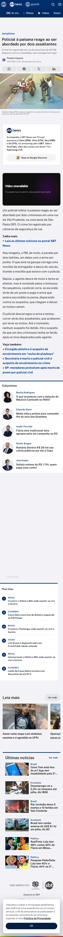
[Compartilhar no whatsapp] (9, 68)
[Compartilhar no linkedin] (54, 68)
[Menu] (60, 4)
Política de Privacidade (37, 918)
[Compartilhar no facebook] (24, 68)
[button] (25, 725)
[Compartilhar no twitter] (39, 68)
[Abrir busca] (53, 4)
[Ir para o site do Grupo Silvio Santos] (26, 885)
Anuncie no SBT (31, 894)
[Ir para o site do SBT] (49, 885)
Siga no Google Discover (34, 157)
